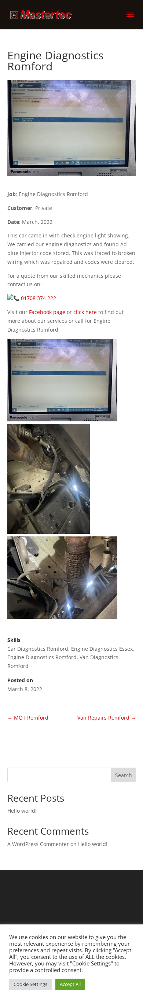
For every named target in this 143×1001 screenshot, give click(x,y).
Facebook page (47, 312)
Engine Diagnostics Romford (42, 657)
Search (123, 775)
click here (85, 312)
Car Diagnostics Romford (37, 648)
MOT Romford (27, 717)
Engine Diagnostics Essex (102, 648)
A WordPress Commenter (38, 844)
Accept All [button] (70, 984)
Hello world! (22, 810)
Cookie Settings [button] (30, 984)
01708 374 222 (38, 298)
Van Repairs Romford (106, 717)
